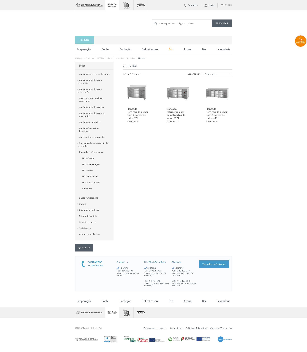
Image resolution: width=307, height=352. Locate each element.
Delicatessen (150, 49)
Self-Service (85, 228)
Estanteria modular (88, 216)
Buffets (82, 203)
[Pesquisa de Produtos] (301, 41)
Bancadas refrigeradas (124, 58)
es (226, 5)
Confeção (125, 49)
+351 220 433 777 (181, 270)
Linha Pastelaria (90, 176)
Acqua (187, 49)
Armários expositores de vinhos (94, 74)
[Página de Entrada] (90, 5)
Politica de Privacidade (197, 328)
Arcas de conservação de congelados (91, 99)
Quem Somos (176, 328)
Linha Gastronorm (91, 182)
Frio (171, 49)
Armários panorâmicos (90, 122)
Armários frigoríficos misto (92, 107)
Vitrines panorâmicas (89, 234)
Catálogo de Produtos (84, 58)
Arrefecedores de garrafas (92, 137)
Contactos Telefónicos (221, 328)
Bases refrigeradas (88, 197)
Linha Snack (88, 158)
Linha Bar (142, 58)
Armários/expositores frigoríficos (89, 129)
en (230, 5)
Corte (105, 49)
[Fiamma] (141, 5)
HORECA (100, 58)
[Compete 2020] (144, 339)
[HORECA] (112, 5)
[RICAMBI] (126, 5)
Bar (204, 49)
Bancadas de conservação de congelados (92, 144)
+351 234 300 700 (125, 270)
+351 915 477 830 (181, 280)
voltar (86, 247)
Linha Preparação (91, 164)
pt (222, 5)
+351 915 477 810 (152, 280)
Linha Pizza (87, 170)
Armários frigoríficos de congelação (89, 82)
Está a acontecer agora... (156, 328)
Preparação (84, 49)
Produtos (84, 39)
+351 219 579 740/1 (153, 270)
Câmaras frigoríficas (89, 210)
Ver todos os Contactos (213, 264)
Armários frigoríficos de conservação (89, 90)
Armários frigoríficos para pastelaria (91, 114)
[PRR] (189, 339)
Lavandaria (223, 49)
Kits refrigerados (87, 222)
